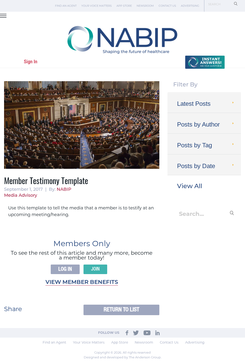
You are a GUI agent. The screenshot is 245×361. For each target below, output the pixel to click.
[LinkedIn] (157, 332)
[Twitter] (136, 332)
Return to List (121, 309)
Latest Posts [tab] (194, 103)
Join (95, 269)
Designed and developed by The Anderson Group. (122, 357)
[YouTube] (147, 332)
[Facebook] (127, 332)
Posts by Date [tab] (196, 166)
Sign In (30, 62)
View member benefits (81, 282)
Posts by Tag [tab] (194, 145)
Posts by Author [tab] (198, 124)
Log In (65, 269)
